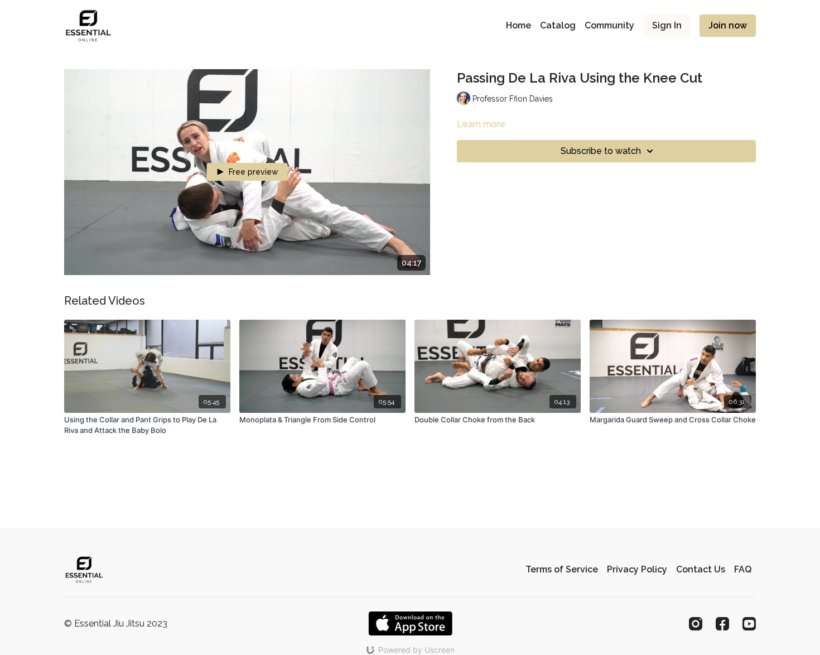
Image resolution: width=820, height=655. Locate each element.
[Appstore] (410, 623)
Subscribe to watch (601, 151)
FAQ (742, 569)
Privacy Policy (637, 569)
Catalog (558, 25)
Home (518, 25)
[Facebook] (722, 623)
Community (609, 25)
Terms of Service (561, 569)
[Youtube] (749, 623)
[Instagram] (695, 623)
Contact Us (700, 569)
